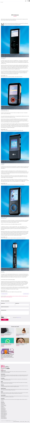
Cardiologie (2, 386)
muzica (9, 296)
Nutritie (23, 389)
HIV (12, 386)
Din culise (2, 399)
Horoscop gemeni (3, 409)
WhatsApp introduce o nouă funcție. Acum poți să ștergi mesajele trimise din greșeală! (7, 344)
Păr (1, 379)
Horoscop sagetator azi (4, 414)
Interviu (5, 399)
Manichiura (16, 379)
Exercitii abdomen (19, 389)
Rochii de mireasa (9, 382)
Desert (2, 393)
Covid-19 (26, 399)
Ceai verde (10, 386)
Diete (1, 389)
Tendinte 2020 (10, 383)
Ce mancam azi (20, 393)
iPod (21, 296)
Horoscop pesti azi (3, 415)
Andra (6, 375)
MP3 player (11, 296)
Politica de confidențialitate (16, 421)
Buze (20, 379)
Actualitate (2, 398)
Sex (18, 371)
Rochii (3, 379)
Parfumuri (7, 379)
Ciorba (6, 392)
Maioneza (4, 393)
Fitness (3, 389)
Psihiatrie (17, 386)
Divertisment (3, 374)
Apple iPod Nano (24, 296)
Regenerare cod (19, 317)
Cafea (12, 392)
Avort (8, 386)
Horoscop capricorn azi (4, 412)
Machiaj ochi (25, 379)
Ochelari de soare (6, 383)
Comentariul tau (3, 310)
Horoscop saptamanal (4, 418)
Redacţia (26, 421)
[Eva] (2, 1)
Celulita (23, 379)
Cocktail (21, 392)
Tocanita (19, 392)
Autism (13, 396)
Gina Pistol (10, 375)
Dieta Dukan (6, 389)
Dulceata (16, 392)
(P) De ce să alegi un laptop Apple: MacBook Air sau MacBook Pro (6, 334)
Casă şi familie (3, 395)
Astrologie (2, 406)
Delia (8, 375)
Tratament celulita (3, 379)
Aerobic (16, 389)
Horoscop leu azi (3, 416)
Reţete (2, 391)
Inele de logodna (25, 382)
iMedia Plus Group (8, 420)
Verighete (2, 383)
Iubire (14, 371)
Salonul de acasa (8, 379)
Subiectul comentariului (5, 306)
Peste (8, 392)
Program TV (21, 375)
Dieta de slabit (26, 389)
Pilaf (6, 393)
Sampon (19, 379)
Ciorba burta (16, 393)
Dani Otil (2, 375)
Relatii (11, 371)
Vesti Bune (23, 399)
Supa (14, 392)
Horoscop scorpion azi (4, 413)
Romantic (5, 371)
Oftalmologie (6, 386)
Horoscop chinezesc (3, 405)
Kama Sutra (20, 371)
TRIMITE (4, 319)
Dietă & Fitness (3, 388)
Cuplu (12, 371)
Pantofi (17, 382)
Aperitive (27, 392)
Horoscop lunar (3, 407)
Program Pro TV (25, 375)
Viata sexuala (8, 371)
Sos (9, 392)
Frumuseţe (2, 378)
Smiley (4, 375)
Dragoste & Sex (3, 370)
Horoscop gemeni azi (3, 410)
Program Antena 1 (3, 376)
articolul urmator (26, 293)
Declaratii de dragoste (7, 372)
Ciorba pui (13, 393)
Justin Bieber (13, 375)
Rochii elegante (21, 382)
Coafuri (10, 379)
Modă (2, 381)
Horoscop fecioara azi (4, 411)
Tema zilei (10, 399)
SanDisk (20, 296)
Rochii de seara (5, 382)
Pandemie (2, 400)
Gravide (6, 396)
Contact (28, 421)
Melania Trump (17, 375)
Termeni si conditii (22, 421)
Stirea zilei (7, 399)
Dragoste (2, 371)
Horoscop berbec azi (3, 417)
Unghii (5, 379)
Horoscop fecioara (3, 408)
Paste (4, 392)
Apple (7, 296)
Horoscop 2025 (3, 403)
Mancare (2, 392)
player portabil (15, 296)
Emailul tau (17, 303)
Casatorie (16, 371)
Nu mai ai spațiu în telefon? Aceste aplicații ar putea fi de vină (21, 334)
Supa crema (23, 392)
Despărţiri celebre (19, 399)
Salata (10, 392)
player (18, 296)
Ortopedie (14, 386)
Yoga (11, 389)
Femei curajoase (9, 396)
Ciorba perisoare (9, 393)
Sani (13, 379)
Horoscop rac (2, 407)
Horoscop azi (2, 404)
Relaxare (9, 389)
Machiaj (12, 379)
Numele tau (3, 303)
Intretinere (13, 389)
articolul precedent (4, 293)
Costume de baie (14, 382)
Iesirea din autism (14, 399)
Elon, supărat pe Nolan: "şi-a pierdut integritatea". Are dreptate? (21, 344)
